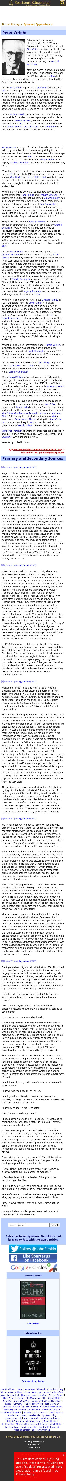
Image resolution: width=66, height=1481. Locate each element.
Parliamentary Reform (10, 1412)
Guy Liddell (16, 177)
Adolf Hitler (41, 1424)
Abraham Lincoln (22, 1429)
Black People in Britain (13, 1397)
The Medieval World (33, 1403)
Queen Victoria (33, 1421)
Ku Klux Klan (8, 1424)
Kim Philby (50, 126)
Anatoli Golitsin (23, 120)
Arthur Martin (17, 114)
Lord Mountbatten (18, 371)
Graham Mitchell (19, 162)
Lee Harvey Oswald (41, 1429)
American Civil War (11, 1406)
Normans (25, 1395)
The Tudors (42, 1389)
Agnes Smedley (32, 291)
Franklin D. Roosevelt (49, 1426)
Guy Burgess (32, 126)
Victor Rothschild (37, 177)
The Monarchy (33, 1397)
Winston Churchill (13, 1418)
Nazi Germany (52, 1403)
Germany (17, 1403)
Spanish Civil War (30, 1406)
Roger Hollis (47, 159)
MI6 (54, 416)
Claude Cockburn (21, 278)
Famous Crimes (56, 1395)
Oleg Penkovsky (37, 221)
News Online (34, 1447)
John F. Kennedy (31, 1418)
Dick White (32, 49)
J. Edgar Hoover (49, 1421)
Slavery (22, 1409)
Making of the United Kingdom (46, 1400)
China (36, 294)
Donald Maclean (15, 126)
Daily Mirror (14, 365)
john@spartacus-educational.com (43, 449)
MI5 (4, 90)
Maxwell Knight (52, 197)
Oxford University (11, 318)
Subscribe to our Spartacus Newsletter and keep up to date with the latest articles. (33, 1237)
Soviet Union (35, 302)
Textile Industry (56, 1412)
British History (56, 1389)
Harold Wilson (52, 344)
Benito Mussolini (29, 1426)
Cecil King (43, 362)
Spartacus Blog (49, 1415)
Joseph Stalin (55, 1424)
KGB (11, 174)
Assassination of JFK (53, 1392)
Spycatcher (49, 403)
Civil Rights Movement (51, 1406)
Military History (22, 1392)
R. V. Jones (15, 87)
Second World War (26, 1389)
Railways (28, 1412)
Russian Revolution (17, 1415)
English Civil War (21, 1400)
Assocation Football (9, 1395)
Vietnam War (7, 1392)
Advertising (34, 1444)
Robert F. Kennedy (15, 1421)
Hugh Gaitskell (35, 350)
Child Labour (34, 1409)
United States (54, 1397)
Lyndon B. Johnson (50, 1418)
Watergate (37, 1392)
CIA (53, 75)
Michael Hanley (49, 299)
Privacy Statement (34, 1441)
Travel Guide (34, 1415)
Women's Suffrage (51, 1409)
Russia (8, 1403)
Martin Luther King (25, 1424)
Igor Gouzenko (47, 203)
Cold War (7, 1400)
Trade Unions (40, 1412)
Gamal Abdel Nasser (26, 419)
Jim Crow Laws (12, 1426)
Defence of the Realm (33, 1381)
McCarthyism (10, 1409)
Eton (51, 314)
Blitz (44, 1397)
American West (39, 1395)
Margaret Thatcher (12, 430)
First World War (7, 1389)
